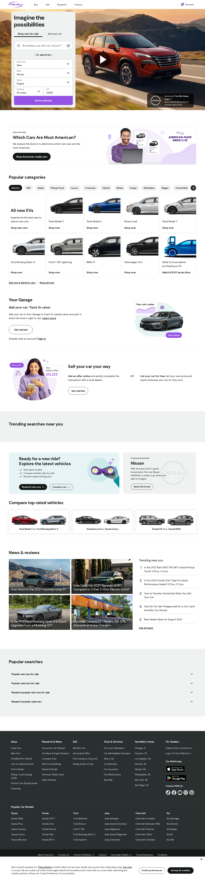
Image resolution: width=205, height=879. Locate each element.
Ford (75, 813)
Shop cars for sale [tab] (28, 33)
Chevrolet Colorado (145, 839)
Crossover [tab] (90, 187)
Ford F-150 (78, 829)
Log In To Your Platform (177, 753)
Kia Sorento (172, 823)
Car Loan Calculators (114, 748)
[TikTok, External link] (168, 792)
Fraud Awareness (144, 854)
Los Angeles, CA (143, 758)
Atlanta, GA (140, 769)
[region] (102, 867)
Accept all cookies (180, 870)
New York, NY (141, 779)
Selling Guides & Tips (83, 763)
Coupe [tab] (133, 187)
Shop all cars (47, 282)
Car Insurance (111, 769)
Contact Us (63, 854)
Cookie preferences (151, 870)
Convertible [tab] (182, 187)
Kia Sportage (173, 818)
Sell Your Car (79, 748)
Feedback (162, 854)
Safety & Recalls (49, 769)
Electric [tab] (15, 187)
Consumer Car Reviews (53, 748)
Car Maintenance (112, 774)
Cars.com (127, 867)
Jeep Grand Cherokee (115, 823)
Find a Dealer (17, 769)
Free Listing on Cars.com (85, 758)
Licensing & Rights (120, 854)
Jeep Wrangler (111, 818)
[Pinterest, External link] (191, 792)
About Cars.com (46, 854)
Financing (15, 788)
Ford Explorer (80, 839)
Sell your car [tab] (55, 33)
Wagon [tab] (165, 187)
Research (61, 4)
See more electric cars (22, 282)
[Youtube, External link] (180, 792)
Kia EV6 (170, 839)
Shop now (54, 227)
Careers (103, 854)
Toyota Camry (18, 834)
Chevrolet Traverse (144, 829)
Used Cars (16, 748)
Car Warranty (110, 763)
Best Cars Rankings (51, 763)
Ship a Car (109, 758)
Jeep (106, 813)
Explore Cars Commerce (178, 748)
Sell (47, 4)
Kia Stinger (172, 829)
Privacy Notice (45, 867)
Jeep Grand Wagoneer (115, 834)
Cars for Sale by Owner (22, 763)
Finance (78, 4)
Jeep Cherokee (112, 839)
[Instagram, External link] (185, 792)
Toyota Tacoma (18, 829)
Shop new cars (19, 227)
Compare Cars (49, 758)
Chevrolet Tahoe (143, 834)
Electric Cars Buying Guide (24, 783)
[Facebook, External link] (174, 792)
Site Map (108, 779)
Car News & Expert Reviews (55, 753)
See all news (146, 627)
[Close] (201, 859)
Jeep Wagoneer (112, 829)
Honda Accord (49, 829)
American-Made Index (53, 774)
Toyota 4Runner (19, 839)
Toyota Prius (17, 823)
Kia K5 (170, 834)
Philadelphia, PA (142, 774)
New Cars (15, 753)
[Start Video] (102, 60)
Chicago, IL (140, 748)
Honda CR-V (48, 818)
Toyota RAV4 (17, 818)
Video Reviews (49, 779)
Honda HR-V (48, 839)
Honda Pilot (47, 834)
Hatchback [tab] (149, 187)
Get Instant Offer (81, 753)
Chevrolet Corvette (145, 818)
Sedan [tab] (41, 187)
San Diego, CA (142, 785)
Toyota (14, 813)
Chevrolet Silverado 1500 (147, 823)
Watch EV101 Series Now (176, 272)
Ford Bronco (79, 823)
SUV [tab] (29, 187)
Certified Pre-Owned (21, 758)
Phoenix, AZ (140, 763)
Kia (168, 813)
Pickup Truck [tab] (57, 187)
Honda (45, 813)
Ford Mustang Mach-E (84, 834)
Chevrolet (140, 813)
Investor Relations (82, 854)
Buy (36, 4)
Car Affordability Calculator (117, 753)
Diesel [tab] (120, 187)
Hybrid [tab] (106, 187)
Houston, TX (141, 753)
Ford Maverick (80, 818)
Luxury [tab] (74, 187)
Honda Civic (48, 823)
